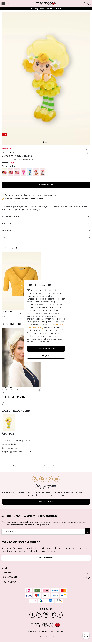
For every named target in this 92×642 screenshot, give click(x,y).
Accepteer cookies (46, 348)
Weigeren (46, 355)
